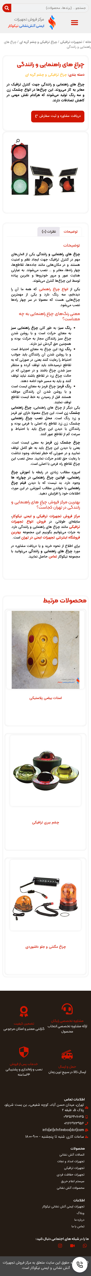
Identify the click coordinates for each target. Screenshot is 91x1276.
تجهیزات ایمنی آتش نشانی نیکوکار (63, 1206)
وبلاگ (80, 1213)
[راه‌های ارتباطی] (79, 1264)
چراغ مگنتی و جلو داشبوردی (45, 947)
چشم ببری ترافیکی (45, 822)
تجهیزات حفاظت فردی (70, 1174)
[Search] (6, 8)
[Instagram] (60, 1246)
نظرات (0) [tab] (49, 231)
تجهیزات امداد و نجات (70, 1161)
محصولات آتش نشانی (70, 1187)
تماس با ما (78, 1226)
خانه (88, 42)
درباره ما (79, 1219)
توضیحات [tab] (71, 231)
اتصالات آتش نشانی (71, 1154)
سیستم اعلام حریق (72, 1181)
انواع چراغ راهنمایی (53, 289)
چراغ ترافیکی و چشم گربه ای (38, 42)
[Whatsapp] (85, 1246)
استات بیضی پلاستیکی (45, 698)
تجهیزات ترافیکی (71, 42)
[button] (18, 141)
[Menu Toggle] (74, 22)
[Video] (72, 1246)
